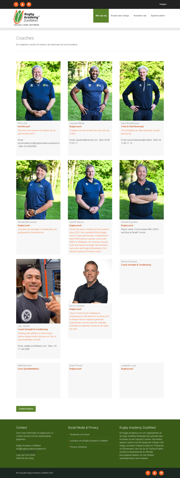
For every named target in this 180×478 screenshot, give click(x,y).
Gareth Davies (76, 222)
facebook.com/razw (79, 434)
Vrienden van (140, 15)
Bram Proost (75, 365)
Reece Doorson (129, 261)
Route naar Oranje (120, 15)
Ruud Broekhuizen (130, 123)
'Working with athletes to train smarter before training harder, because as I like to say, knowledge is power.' (37, 336)
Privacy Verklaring (78, 447)
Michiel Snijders (129, 222)
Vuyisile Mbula (76, 123)
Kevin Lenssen (76, 305)
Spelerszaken (158, 15)
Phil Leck (22, 123)
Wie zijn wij (101, 15)
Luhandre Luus (128, 365)
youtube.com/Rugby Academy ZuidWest (89, 440)
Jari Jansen (24, 326)
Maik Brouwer (25, 365)
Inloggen (162, 4)
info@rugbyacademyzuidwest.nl (31, 449)
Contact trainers (26, 409)
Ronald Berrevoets (27, 222)
